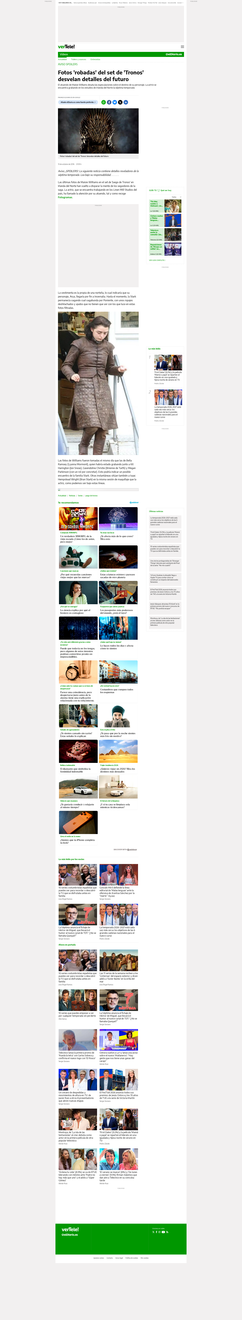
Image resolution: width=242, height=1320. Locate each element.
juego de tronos (91, 496)
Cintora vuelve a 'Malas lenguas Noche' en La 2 (156, 218)
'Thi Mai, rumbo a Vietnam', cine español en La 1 (156, 203)
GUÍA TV (160, 190)
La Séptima (115, 3)
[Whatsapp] (103, 102)
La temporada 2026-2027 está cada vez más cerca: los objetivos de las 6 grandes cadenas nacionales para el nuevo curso (117, 931)
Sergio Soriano (105, 899)
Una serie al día (172, 3)
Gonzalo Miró (181, 3)
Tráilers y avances (78, 59)
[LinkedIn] (126, 102)
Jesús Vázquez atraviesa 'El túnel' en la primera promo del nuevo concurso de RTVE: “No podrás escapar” (164, 606)
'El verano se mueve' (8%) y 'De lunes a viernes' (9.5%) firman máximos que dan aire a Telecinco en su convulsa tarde (118, 1176)
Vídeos (64, 54)
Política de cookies (132, 1258)
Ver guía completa (157, 260)
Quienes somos (99, 1258)
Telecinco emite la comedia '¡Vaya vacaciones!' (156, 232)
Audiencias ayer (92, 3)
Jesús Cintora (132, 3)
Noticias (72, 496)
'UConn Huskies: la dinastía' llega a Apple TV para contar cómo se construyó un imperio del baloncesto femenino (164, 578)
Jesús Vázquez (162, 3)
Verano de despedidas (104, 3)
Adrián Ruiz (104, 1064)
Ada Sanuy (63, 1019)
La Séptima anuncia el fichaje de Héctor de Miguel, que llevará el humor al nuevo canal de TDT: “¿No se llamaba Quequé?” (77, 931)
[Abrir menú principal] (182, 47)
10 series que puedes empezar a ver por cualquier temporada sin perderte (77, 1014)
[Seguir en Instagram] (159, 1232)
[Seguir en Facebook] (156, 1232)
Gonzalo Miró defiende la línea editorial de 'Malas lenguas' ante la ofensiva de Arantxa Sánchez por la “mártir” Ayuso (117, 891)
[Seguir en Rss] (167, 1232)
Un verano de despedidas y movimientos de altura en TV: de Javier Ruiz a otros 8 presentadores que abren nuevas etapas (76, 1096)
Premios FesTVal (152, 3)
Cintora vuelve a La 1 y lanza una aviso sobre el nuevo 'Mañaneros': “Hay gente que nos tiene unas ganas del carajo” (119, 1056)
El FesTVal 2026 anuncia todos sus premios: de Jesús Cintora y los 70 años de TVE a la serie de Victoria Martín (119, 1095)
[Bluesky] (114, 102)
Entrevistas (95, 59)
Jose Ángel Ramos (65, 899)
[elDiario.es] (70, 1234)
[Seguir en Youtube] (163, 1232)
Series (80, 496)
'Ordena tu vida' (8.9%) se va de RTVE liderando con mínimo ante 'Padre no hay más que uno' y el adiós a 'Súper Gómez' (78, 1176)
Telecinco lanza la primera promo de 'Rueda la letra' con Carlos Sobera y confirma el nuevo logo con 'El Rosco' (77, 1055)
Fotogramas (65, 197)
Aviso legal (119, 1258)
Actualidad (62, 59)
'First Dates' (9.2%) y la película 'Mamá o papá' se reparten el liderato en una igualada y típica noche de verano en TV (119, 1136)
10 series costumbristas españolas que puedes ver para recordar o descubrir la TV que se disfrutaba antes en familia (78, 891)
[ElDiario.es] (174, 54)
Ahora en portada (67, 944)
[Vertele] (70, 1229)
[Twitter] (120, 102)
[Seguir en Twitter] (153, 1232)
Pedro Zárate (105, 939)
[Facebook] (109, 102)
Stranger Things (142, 3)
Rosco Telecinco (123, 3)
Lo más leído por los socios (71, 859)
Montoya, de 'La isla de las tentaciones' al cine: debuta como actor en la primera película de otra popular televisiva (76, 1136)
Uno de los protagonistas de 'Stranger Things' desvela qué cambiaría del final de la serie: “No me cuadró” (164, 563)
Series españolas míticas (80, 3)
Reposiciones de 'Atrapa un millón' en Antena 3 (156, 247)
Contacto (110, 1258)
